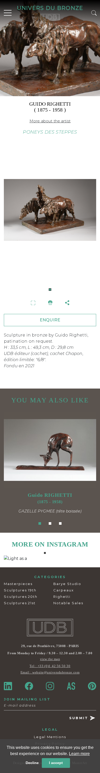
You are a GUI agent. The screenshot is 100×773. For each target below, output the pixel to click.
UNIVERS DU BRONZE (50, 8)
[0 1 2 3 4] (50, 559)
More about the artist (50, 120)
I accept (56, 763)
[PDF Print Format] (50, 303)
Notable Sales (68, 603)
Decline (32, 763)
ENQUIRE (50, 320)
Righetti (62, 596)
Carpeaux (63, 590)
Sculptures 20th (20, 596)
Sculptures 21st (20, 603)
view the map (50, 659)
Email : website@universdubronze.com (50, 672)
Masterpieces (18, 584)
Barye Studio (67, 584)
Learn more (79, 753)
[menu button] (8, 12)
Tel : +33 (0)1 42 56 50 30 (49, 666)
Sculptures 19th (20, 590)
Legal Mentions (50, 737)
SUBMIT (79, 718)
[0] (50, 215)
